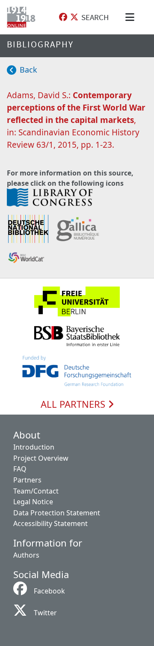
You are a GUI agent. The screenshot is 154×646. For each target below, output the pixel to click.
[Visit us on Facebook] (63, 17)
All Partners (74, 404)
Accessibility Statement (50, 523)
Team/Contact (36, 491)
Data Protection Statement (56, 512)
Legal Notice (33, 501)
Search (95, 17)
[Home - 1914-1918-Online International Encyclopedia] (23, 17)
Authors (26, 555)
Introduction (33, 447)
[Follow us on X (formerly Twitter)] (74, 17)
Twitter (45, 612)
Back (28, 69)
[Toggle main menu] (131, 17)
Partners (27, 480)
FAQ (20, 469)
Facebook (49, 591)
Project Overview (40, 458)
